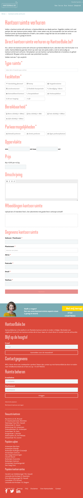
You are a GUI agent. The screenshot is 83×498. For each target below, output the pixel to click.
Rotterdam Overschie (12, 459)
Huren (65, 5)
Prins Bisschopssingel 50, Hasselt (16, 478)
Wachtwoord (10, 386)
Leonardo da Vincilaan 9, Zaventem (17, 476)
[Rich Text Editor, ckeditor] (42, 190)
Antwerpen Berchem (12, 446)
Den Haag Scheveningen (13, 455)
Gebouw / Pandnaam (13, 238)
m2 (31, 149)
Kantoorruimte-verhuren (16, 14)
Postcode (9, 263)
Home (56, 5)
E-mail (7, 343)
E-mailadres (9, 378)
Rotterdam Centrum (12, 461)
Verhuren (70, 5)
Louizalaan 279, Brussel (13, 480)
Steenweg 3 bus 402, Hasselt (15, 423)
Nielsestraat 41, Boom (13, 425)
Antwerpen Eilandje (12, 448)
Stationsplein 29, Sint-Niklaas (15, 436)
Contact (58, 489)
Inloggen (42, 396)
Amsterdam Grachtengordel (14, 463)
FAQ (26, 489)
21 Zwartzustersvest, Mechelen (16, 421)
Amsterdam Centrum (12, 453)
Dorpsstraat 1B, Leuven (13, 438)
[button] (7, 181)
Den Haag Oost (10, 465)
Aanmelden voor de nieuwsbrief (41, 352)
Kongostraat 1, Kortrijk (13, 433)
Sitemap (20, 489)
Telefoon (9, 280)
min (6, 149)
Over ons (61, 5)
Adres (8, 255)
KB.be (3, 14)
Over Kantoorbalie (46, 489)
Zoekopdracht (77, 5)
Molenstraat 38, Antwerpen (14, 427)
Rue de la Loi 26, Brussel (13, 419)
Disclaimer (34, 489)
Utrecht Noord (10, 457)
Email (8, 272)
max (34, 149)
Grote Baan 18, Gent (12, 431)
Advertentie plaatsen (11, 402)
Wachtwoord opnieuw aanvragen (14, 405)
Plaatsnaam (10, 246)
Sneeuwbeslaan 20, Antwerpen (16, 429)
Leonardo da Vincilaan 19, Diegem (17, 482)
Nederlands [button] (76, 2)
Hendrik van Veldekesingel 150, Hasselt (18, 474)
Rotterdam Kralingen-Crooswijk (16, 451)
